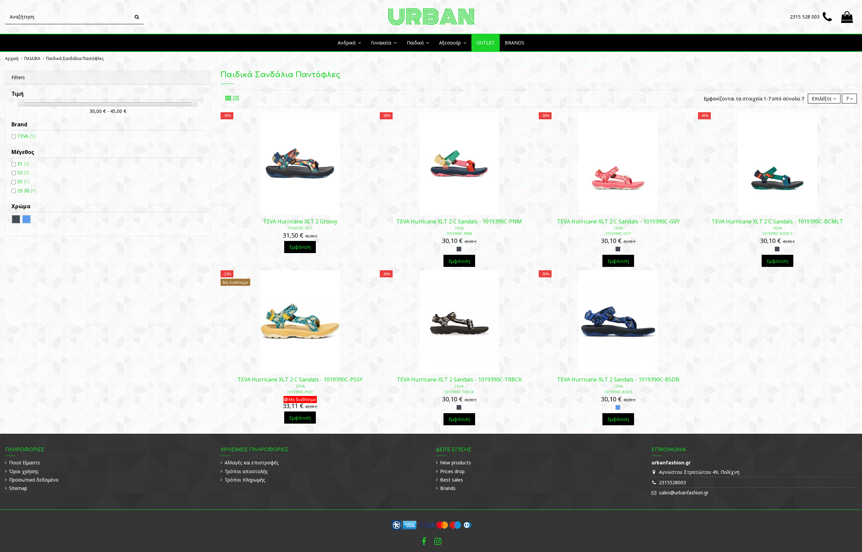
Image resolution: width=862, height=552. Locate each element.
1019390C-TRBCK (459, 391)
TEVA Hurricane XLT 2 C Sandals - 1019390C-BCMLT (777, 221)
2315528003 (672, 482)
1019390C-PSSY (300, 391)
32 (23, 172)
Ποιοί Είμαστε (24, 462)
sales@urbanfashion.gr (683, 492)
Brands (448, 488)
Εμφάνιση (300, 247)
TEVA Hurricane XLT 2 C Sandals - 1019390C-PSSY (300, 379)
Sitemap (18, 488)
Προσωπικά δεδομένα (33, 480)
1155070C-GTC (300, 228)
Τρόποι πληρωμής (245, 480)
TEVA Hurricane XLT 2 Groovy (300, 221)
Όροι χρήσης (24, 471)
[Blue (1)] (26, 219)
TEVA (459, 228)
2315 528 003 (805, 16)
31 (23, 163)
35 (23, 181)
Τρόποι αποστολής (246, 471)
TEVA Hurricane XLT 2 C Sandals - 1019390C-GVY (618, 221)
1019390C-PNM (459, 233)
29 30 (26, 190)
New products (455, 462)
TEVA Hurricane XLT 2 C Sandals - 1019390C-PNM (459, 221)
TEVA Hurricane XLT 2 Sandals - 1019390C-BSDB (618, 379)
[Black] (459, 249)
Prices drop (452, 471)
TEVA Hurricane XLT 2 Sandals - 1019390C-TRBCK (459, 379)
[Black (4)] (16, 219)
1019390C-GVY (618, 233)
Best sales (451, 480)
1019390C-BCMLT (777, 233)
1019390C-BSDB (618, 391)
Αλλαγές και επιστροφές (252, 462)
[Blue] (618, 407)
